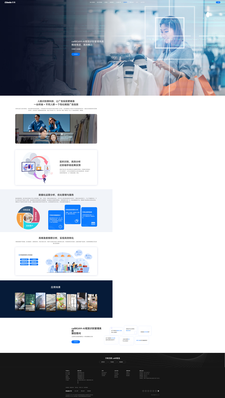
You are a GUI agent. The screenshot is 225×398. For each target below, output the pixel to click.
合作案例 (103, 375)
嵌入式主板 (92, 2)
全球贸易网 (86, 387)
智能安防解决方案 (89, 380)
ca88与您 (142, 2)
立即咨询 (76, 54)
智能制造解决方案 (81, 375)
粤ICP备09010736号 (69, 396)
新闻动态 (116, 375)
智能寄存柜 (72, 387)
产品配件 (67, 380)
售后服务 (128, 375)
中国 (152, 394)
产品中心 (67, 370)
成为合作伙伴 (104, 372)
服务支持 (128, 370)
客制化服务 (104, 374)
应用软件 (125, 2)
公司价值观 (116, 374)
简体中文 (155, 394)
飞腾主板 (76, 387)
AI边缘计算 (118, 2)
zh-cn (158, 394)
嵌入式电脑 (99, 2)
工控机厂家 (81, 387)
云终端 (105, 2)
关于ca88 (116, 372)
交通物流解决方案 (81, 378)
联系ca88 (116, 377)
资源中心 (128, 372)
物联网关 (112, 2)
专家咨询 (76, 341)
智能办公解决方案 (81, 374)
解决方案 (132, 2)
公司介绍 (116, 370)
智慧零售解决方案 (81, 377)
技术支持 (128, 374)
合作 (137, 2)
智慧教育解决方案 (81, 372)
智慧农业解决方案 (82, 380)
